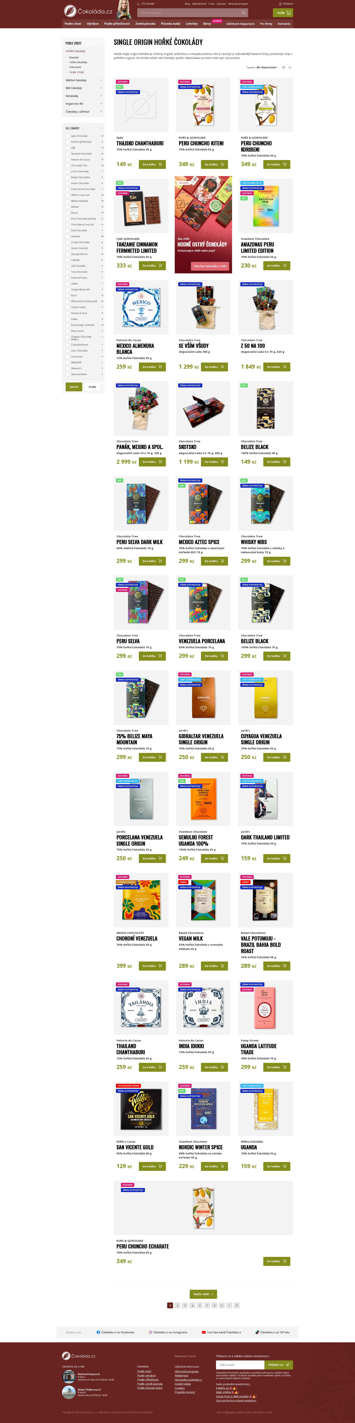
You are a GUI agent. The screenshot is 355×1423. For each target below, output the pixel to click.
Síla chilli (183, 239)
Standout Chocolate (255, 239)
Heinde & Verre (79, 313)
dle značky (73, 128)
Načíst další (202, 1294)
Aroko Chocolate (80, 183)
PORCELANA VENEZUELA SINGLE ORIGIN (139, 840)
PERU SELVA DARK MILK (139, 541)
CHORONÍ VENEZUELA (136, 938)
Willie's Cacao (125, 1141)
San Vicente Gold (134, 1147)
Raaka (74, 319)
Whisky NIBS (254, 541)
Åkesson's (76, 368)
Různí (74, 295)
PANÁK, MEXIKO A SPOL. (139, 446)
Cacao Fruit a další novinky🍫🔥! (236, 1396)
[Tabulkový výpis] (283, 67)
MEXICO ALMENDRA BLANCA (135, 349)
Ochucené (75, 67)
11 (222, 1305)
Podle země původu (150, 1384)
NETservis (230, 1412)
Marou (74, 212)
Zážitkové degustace (240, 23)
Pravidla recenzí (185, 1392)
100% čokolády (78, 62)
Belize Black (254, 446)
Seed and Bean (79, 374)
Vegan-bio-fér (74, 103)
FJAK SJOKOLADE (127, 239)
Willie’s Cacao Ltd (80, 195)
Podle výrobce (146, 1375)
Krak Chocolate (79, 230)
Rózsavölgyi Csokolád (82, 325)
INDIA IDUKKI (191, 1046)
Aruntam (75, 236)
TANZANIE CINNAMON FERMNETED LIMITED (137, 247)
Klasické (74, 57)
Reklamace (181, 1375)
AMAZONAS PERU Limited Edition (257, 247)
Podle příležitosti (148, 1379)
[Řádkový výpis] (290, 67)
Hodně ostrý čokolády (202, 244)
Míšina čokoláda (252, 1141)
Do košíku (149, 164)
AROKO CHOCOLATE (130, 933)
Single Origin (76, 72)
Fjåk (73, 147)
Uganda (249, 1147)
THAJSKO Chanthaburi (139, 143)
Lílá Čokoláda (78, 265)
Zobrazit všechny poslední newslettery (236, 1400)
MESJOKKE (76, 362)
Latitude (75, 260)
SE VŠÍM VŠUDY (194, 345)
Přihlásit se (276, 1365)
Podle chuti (73, 43)
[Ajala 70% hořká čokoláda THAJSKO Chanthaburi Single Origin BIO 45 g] (141, 104)
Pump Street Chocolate (83, 189)
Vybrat (74, 387)
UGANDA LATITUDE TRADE (259, 1049)
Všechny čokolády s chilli (210, 266)
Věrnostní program (187, 1371)
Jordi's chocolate (80, 171)
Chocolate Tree (189, 340)
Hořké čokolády (75, 51)
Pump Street (250, 1040)
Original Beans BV (80, 289)
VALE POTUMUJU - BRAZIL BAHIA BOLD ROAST (261, 945)
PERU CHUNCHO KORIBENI (256, 146)
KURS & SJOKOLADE (192, 137)
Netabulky (72, 96)
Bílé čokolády (74, 88)
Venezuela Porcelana (202, 641)
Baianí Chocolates (191, 933)
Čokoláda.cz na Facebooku (117, 1332)
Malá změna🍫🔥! (227, 1392)
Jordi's (183, 730)
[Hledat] (243, 12)
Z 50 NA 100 (253, 345)
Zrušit (92, 387)
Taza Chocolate (79, 271)
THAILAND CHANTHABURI (130, 1049)
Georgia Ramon (79, 254)
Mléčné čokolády (76, 80)
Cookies (180, 1388)
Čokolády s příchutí (77, 111)
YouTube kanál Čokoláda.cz (223, 1332)
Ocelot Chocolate (80, 242)
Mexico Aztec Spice (199, 541)
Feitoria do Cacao (128, 340)
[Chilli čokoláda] (203, 206)
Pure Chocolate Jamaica (83, 218)
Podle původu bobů (149, 1388)
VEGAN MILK (191, 938)
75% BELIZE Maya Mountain (134, 739)
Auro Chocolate (79, 350)
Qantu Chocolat (79, 248)
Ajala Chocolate (79, 136)
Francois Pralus (79, 277)
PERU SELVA (128, 641)
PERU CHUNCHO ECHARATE (142, 1246)
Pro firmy (266, 23)
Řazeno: (261, 67)
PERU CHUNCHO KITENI (201, 143)
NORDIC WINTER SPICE (201, 1147)
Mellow (75, 206)
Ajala (119, 137)
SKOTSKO (187, 446)
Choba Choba (78, 307)
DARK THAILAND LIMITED (265, 837)
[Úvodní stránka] (88, 11)
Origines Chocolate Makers (81, 338)
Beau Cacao (77, 330)
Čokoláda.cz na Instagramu (170, 1332)
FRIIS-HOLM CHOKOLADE (84, 301)
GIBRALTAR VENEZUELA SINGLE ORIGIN (201, 739)
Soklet (74, 283)
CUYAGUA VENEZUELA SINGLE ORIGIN (261, 739)
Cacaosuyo (77, 356)
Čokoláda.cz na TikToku (274, 1332)
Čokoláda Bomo (79, 344)
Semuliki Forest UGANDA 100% (196, 840)
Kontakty (284, 23)
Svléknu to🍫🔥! (226, 1388)
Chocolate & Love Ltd (82, 224)
